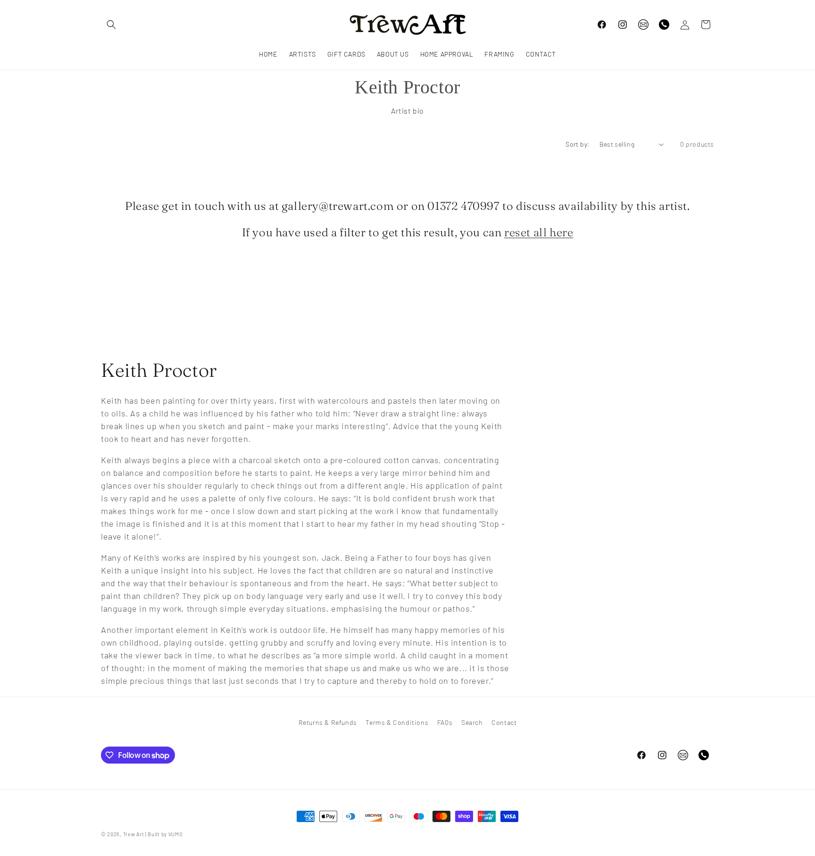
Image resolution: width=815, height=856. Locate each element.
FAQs (444, 722)
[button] (111, 24)
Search (472, 722)
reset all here (538, 232)
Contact (503, 722)
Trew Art (133, 834)
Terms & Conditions (397, 722)
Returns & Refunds (328, 722)
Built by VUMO (165, 834)
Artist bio (407, 110)
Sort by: (578, 144)
